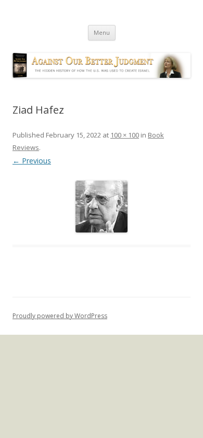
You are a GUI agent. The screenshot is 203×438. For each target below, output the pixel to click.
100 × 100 (124, 135)
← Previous (31, 161)
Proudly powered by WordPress (59, 315)
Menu (102, 32)
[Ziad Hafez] (101, 206)
